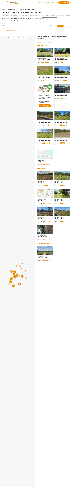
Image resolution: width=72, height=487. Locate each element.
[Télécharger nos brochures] (70, 3)
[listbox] (6, 25)
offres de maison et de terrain (49, 17)
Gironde (45, 42)
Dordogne (39, 42)
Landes (50, 42)
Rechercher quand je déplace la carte (18, 37)
